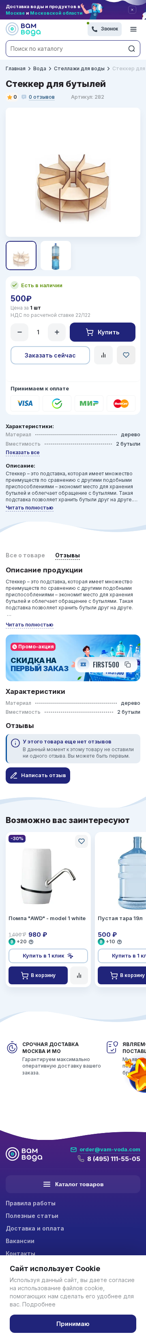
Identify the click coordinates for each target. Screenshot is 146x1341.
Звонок (109, 29)
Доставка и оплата (35, 1228)
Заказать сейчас (50, 355)
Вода (39, 68)
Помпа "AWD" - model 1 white (47, 918)
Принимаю (73, 1324)
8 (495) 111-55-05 (113, 1159)
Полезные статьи (32, 1215)
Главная (16, 68)
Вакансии (20, 1240)
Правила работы (31, 1203)
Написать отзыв (43, 775)
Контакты (20, 1253)
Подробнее (39, 1304)
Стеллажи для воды (79, 68)
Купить (109, 332)
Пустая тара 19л (120, 918)
